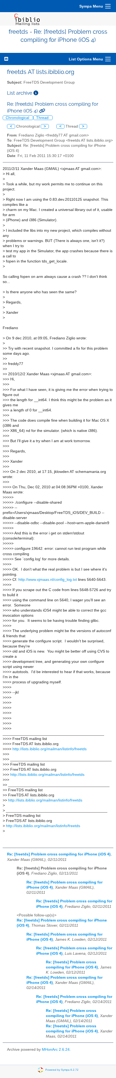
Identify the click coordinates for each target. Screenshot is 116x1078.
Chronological (18, 118)
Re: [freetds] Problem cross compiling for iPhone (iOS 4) (59, 854)
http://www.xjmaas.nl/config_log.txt (47, 580)
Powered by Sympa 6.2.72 (62, 1069)
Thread (43, 118)
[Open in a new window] (35, 93)
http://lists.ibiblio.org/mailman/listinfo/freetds (49, 749)
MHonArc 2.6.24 (56, 1050)
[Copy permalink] (42, 111)
